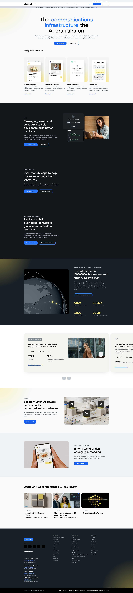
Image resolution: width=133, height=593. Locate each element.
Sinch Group (93, 541)
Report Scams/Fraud (80, 590)
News (73, 537)
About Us (93, 537)
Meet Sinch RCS (81, 463)
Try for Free (93, 554)
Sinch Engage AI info (76, 560)
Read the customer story (34, 365)
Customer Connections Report (78, 556)
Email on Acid (56, 550)
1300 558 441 (27, 580)
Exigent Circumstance (104, 590)
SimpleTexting (56, 552)
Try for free (105, 4)
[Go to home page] (28, 4)
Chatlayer (55, 556)
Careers (93, 547)
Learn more (94, 7)
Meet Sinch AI (30, 422)
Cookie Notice (71, 590)
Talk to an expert (30, 144)
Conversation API (56, 543)
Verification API (56, 545)
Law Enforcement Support (92, 590)
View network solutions (47, 243)
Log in (89, 4)
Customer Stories (76, 539)
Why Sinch (93, 539)
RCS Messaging (75, 550)
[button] (91, 1)
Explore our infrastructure (83, 295)
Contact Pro (55, 558)
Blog (73, 558)
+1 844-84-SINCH (28, 561)
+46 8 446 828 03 (28, 567)
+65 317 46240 (28, 573)
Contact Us (93, 552)
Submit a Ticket (75, 547)
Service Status (75, 545)
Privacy (64, 590)
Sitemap (74, 562)
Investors (93, 549)
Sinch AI (93, 545)
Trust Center (74, 541)
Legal (60, 590)
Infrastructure (94, 543)
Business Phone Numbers (58, 537)
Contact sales (97, 4)
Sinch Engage (56, 541)
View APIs (43, 144)
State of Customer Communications (80, 554)
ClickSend (55, 554)
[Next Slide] (69, 378)
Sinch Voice (55, 539)
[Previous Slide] (64, 378)
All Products (55, 560)
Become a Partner (76, 549)
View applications (45, 191)
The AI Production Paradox (77, 552)
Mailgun (54, 547)
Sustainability (94, 550)
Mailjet (54, 549)
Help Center (74, 543)
